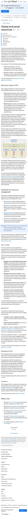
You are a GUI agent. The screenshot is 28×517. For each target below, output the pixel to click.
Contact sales (4, 458)
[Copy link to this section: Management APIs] (14, 351)
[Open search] (18, 1)
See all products (4, 452)
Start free (5, 11)
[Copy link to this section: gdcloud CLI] (10, 308)
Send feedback (6, 23)
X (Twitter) (3, 495)
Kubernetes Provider (10, 387)
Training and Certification (6, 485)
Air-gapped (9, 8)
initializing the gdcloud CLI (7, 328)
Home (2, 15)
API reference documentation (15, 416)
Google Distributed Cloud (12, 6)
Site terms (15, 505)
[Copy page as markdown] (18, 30)
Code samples (4, 481)
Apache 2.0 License (17, 440)
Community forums (5, 464)
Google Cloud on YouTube (6, 498)
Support (3, 466)
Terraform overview (20, 393)
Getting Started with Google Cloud (8, 479)
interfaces (14, 123)
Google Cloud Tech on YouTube (7, 500)
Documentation (8, 15)
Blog (2, 491)
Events (2, 493)
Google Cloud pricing (5, 454)
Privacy (9, 505)
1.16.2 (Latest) (19, 8)
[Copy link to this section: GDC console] (10, 245)
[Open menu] (2, 1)
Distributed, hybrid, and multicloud (20, 15)
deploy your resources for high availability (11, 176)
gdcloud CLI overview (6, 347)
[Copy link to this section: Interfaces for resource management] (12, 192)
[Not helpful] (11, 20)
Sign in (24, 1)
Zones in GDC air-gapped (14, 402)
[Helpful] (9, 20)
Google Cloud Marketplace (6, 456)
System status (4, 471)
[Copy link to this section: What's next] (11, 399)
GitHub (2, 476)
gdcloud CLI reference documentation (17, 410)
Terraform (21, 386)
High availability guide (14, 406)
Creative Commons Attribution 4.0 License (13, 438)
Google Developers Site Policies (10, 441)
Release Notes (4, 468)
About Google (4, 505)
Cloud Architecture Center (6, 483)
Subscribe (23, 510)
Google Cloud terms (22, 505)
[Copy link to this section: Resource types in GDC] (19, 85)
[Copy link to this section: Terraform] (9, 381)
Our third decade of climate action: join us (11, 507)
